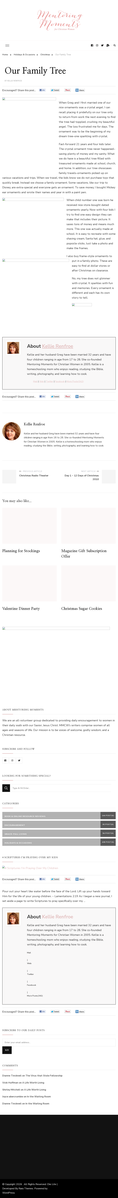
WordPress (8, 1192)
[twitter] (19, 760)
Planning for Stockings (21, 551)
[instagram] (12, 760)
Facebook (60, 381)
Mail (35, 381)
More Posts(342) (75, 381)
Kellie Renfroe (14, 81)
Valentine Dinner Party (21, 609)
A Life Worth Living (33, 1082)
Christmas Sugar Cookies (81, 609)
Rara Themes (26, 1188)
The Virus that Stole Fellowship (44, 1075)
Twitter (49, 381)
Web (41, 381)
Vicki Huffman (10, 1082)
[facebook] (5, 760)
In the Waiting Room (39, 1096)
